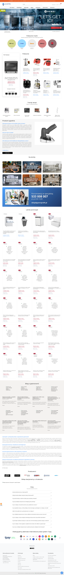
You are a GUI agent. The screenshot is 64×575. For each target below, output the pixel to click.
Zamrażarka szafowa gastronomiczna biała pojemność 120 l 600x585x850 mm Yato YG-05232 (39, 232)
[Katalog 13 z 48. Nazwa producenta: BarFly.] (56, 475)
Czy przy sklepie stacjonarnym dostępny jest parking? (23, 501)
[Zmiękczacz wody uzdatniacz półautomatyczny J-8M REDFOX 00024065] (25, 226)
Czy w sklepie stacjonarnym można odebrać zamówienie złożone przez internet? (29, 514)
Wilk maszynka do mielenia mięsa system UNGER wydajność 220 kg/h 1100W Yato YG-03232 (54, 344)
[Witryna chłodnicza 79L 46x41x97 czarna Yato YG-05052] (40, 338)
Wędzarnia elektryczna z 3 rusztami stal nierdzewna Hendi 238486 (9, 371)
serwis (60, 456)
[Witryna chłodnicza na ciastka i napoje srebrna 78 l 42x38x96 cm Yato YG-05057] (25, 282)
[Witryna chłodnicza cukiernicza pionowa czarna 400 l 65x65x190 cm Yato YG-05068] (10, 338)
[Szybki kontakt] (62, 573)
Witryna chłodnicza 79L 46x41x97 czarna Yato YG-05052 (38, 343)
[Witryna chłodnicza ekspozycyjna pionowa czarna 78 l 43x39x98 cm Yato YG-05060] (10, 310)
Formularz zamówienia (52, 555)
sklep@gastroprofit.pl (6, 561)
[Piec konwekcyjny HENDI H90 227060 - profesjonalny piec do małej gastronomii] (12, 72)
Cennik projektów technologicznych (39, 561)
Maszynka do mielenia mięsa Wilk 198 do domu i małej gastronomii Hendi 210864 (56, 69)
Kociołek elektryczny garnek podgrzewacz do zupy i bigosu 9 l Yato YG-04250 (27, 91)
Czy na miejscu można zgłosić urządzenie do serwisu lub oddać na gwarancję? (28, 523)
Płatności (19, 564)
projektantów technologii (15, 447)
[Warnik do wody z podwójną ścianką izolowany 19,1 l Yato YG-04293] (55, 366)
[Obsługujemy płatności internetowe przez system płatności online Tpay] (32, 537)
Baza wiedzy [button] (35, 553)
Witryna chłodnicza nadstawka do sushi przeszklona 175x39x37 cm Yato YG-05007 (9, 288)
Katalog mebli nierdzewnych (53, 561)
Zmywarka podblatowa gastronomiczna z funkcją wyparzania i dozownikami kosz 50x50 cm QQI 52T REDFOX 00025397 (9, 232)
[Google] (33, 548)
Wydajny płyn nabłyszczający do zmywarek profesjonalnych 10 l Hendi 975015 (46, 91)
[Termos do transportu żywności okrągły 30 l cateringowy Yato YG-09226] (47, 67)
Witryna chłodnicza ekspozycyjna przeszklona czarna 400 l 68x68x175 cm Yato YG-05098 (54, 288)
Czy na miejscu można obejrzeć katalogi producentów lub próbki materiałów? (28, 517)
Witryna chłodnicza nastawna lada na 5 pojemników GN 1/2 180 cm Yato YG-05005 (54, 260)
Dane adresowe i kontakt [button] (8, 553)
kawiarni (38, 439)
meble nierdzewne (57, 440)
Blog (34, 555)
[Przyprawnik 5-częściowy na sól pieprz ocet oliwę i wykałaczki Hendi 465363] (37, 89)
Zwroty (19, 561)
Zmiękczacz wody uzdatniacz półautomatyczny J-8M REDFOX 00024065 (23, 232)
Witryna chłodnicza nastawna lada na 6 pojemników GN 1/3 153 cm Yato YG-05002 (39, 260)
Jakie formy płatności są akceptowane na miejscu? (23, 511)
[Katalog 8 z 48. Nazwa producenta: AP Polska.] (7, 475)
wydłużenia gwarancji (22, 465)
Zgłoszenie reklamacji (21, 558)
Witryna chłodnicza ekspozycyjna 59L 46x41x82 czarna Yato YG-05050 (24, 315)
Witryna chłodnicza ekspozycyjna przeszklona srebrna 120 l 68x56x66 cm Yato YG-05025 (39, 288)
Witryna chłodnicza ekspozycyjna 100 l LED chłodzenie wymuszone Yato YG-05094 (54, 316)
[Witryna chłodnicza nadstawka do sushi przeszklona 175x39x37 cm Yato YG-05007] (10, 282)
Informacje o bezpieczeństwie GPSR (24, 569)
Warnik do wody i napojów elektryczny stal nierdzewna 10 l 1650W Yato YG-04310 (26, 69)
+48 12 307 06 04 (6, 562)
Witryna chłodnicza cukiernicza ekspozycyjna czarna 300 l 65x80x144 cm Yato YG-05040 (24, 344)
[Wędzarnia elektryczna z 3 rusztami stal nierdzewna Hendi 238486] (10, 366)
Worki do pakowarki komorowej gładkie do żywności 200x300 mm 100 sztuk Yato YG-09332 (24, 260)
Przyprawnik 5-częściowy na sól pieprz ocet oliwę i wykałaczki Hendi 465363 (36, 91)
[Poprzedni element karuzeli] (3, 475)
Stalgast (31, 440)
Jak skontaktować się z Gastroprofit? (20, 492)
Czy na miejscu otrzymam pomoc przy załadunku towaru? (24, 504)
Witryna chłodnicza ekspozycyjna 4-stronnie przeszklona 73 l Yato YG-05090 (38, 316)
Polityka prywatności (21, 560)
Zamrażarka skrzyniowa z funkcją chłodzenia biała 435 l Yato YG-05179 (54, 231)
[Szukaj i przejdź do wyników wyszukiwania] (41, 4)
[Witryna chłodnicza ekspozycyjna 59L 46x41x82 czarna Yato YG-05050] (25, 310)
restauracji (33, 439)
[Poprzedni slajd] (2, 19)
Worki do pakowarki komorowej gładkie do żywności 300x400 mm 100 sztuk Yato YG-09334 (9, 260)
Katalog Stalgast (51, 558)
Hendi (29, 440)
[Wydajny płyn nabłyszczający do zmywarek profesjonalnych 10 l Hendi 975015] (47, 89)
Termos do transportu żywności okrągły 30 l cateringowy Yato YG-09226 (46, 69)
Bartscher (38, 440)
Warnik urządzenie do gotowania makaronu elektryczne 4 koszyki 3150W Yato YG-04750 (24, 371)
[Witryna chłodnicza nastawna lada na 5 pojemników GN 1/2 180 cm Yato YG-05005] (55, 255)
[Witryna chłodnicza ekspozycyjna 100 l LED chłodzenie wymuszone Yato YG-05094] (55, 310)
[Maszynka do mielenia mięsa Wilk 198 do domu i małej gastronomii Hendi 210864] (57, 67)
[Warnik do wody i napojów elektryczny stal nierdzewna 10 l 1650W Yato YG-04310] (27, 67)
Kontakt (19, 555)
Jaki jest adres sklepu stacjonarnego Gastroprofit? (23, 495)
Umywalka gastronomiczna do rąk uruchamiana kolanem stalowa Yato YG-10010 (57, 91)
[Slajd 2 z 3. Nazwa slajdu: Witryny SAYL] (32, 19)
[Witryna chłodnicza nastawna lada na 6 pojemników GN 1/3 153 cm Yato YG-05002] (40, 255)
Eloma (34, 440)
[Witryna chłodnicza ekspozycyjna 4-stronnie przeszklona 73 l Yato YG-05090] (40, 310)
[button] (12, 8)
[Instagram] (32, 548)
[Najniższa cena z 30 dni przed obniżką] (13, 84)
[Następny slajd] (62, 19)
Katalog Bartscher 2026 (52, 560)
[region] (32, 44)
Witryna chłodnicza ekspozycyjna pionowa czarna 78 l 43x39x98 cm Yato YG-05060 (9, 316)
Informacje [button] (20, 553)
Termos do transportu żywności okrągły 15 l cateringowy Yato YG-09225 (36, 69)
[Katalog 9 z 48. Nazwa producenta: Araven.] (17, 475)
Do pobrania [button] (50, 553)
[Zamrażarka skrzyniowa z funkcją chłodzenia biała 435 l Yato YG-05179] (55, 226)
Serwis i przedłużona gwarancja (23, 566)
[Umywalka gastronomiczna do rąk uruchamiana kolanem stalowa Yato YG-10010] (57, 89)
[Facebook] (30, 548)
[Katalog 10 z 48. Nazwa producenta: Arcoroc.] (27, 475)
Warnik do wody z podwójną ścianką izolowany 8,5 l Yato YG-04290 (38, 371)
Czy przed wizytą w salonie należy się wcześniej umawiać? (24, 498)
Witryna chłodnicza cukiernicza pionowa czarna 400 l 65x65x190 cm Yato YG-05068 (9, 344)
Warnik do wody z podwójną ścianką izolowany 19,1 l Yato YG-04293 (54, 371)
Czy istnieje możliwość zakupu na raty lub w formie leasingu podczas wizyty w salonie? (30, 520)
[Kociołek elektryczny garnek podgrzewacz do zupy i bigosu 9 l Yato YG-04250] (27, 89)
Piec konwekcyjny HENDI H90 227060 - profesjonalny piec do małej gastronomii (11, 78)
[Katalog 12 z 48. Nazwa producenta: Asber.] (47, 475)
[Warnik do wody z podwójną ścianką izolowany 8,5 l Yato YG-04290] (40, 366)
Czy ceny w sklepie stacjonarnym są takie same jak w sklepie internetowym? (28, 526)
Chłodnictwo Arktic (51, 565)
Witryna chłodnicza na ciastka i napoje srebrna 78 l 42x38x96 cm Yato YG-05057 (24, 288)
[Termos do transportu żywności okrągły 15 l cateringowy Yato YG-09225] (37, 67)
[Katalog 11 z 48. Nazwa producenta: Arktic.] (37, 475)
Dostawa (19, 563)
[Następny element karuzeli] (61, 475)
